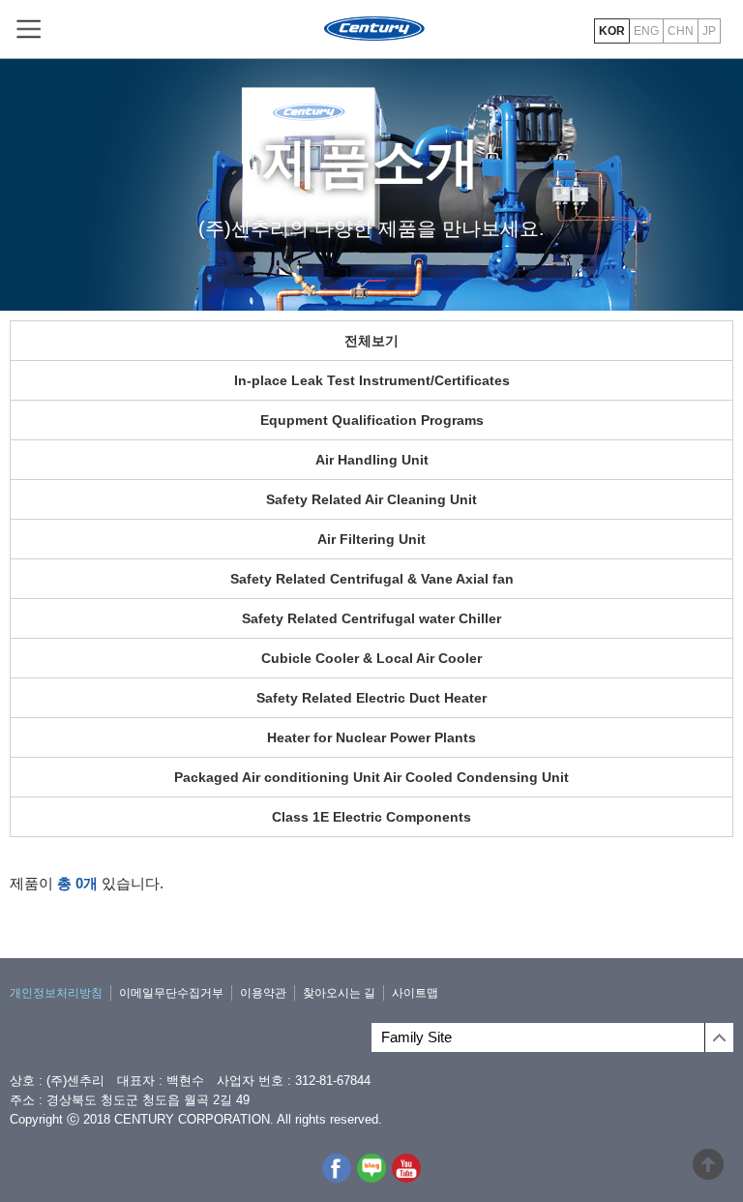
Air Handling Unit (372, 459)
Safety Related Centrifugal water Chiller (371, 618)
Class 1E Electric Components (371, 817)
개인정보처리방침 (56, 993)
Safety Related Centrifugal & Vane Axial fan (372, 578)
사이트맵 (415, 993)
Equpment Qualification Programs (372, 420)
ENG (646, 31)
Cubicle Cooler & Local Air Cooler (371, 658)
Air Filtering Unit (371, 539)
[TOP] (708, 1171)
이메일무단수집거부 (171, 993)
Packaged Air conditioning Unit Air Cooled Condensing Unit (371, 777)
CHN (681, 31)
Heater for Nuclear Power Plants (371, 737)
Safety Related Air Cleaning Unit (371, 499)
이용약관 (263, 993)
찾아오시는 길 (339, 993)
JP (709, 31)
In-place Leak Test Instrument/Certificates (372, 380)
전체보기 (371, 340)
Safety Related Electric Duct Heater (371, 698)
